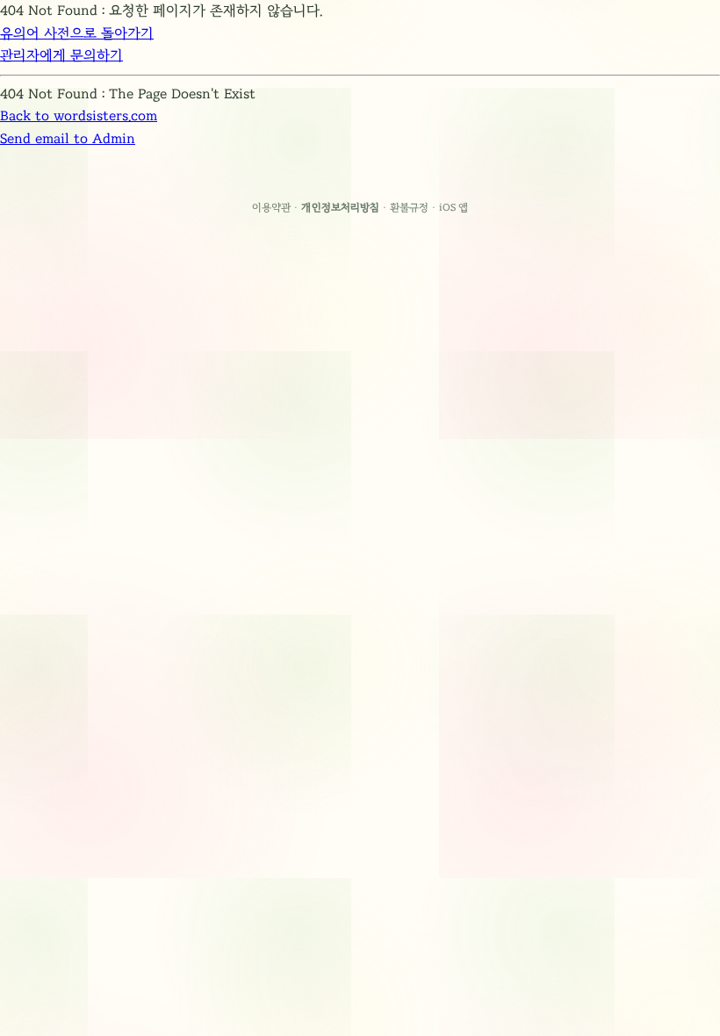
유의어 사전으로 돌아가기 (77, 33)
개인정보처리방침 (340, 207)
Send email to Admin (67, 138)
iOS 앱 (454, 207)
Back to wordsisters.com (78, 116)
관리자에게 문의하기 (61, 55)
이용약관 (271, 207)
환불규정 (409, 207)
